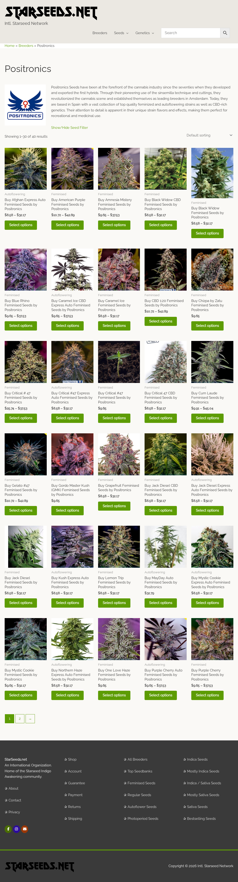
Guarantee (76, 783)
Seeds (119, 33)
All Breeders (137, 759)
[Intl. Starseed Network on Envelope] (24, 829)
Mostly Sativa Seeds (203, 795)
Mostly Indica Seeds (203, 771)
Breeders (100, 33)
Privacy (14, 812)
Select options (20, 225)
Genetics (143, 33)
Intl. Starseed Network (26, 23)
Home (10, 46)
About (13, 788)
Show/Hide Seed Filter (69, 128)
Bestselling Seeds (201, 819)
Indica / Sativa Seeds (204, 783)
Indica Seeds (197, 759)
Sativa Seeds (197, 807)
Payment (75, 795)
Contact (15, 800)
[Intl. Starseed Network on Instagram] (16, 829)
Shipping (75, 819)
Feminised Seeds (141, 783)
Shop (72, 759)
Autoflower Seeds (142, 807)
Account (75, 771)
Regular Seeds (139, 795)
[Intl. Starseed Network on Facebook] (8, 829)
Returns (74, 807)
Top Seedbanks (140, 771)
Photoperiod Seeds (143, 819)
